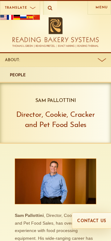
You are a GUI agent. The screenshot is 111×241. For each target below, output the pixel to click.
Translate (16, 8)
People (18, 75)
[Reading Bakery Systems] (55, 32)
